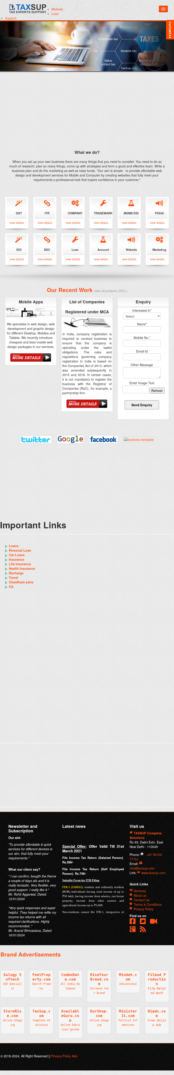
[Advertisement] (84, 114)
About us (139, 895)
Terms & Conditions (147, 904)
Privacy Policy (143, 909)
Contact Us (141, 900)
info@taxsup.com (142, 868)
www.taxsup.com (152, 872)
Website (57, 9)
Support (10, 18)
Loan (55, 13)
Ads (74, 1056)
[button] (144, 930)
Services (139, 891)
